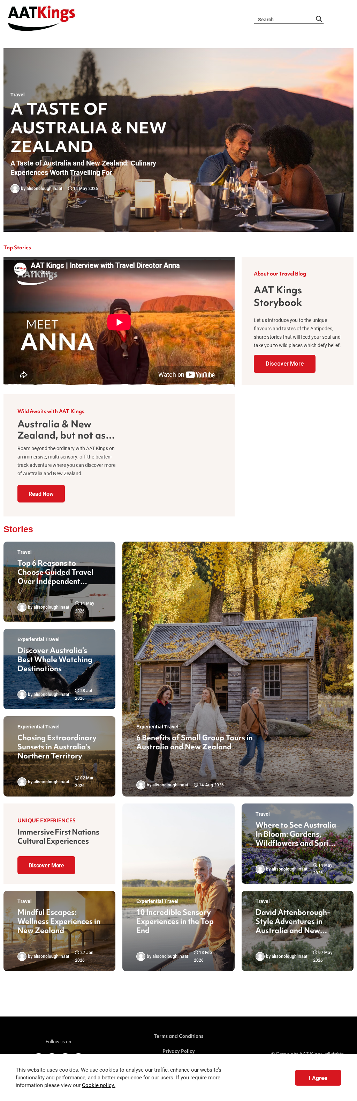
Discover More (285, 363)
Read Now (41, 493)
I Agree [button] (318, 1077)
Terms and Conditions (178, 1036)
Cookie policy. (98, 1085)
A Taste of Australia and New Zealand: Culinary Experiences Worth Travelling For (83, 167)
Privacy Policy (178, 1051)
